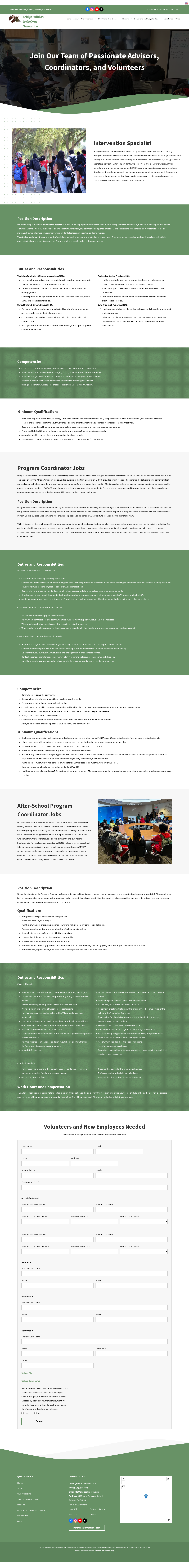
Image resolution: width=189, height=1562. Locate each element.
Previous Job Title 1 (104, 1204)
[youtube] (97, 9)
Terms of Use (99, 1551)
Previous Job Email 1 (80, 1216)
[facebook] (87, 9)
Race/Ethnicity (28, 1170)
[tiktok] (101, 9)
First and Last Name (30, 1268)
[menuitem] (68, 18)
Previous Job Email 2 (80, 1246)
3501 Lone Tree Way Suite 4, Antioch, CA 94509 (29, 10)
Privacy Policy (109, 1551)
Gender (99, 1170)
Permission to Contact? (130, 1216)
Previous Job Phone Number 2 (35, 1246)
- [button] (123, 1482)
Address (75, 1158)
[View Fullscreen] (123, 1487)
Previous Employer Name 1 (33, 1204)
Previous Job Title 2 (104, 1234)
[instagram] (92, 9)
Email (98, 1146)
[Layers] (168, 1479)
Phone (24, 1158)
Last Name (26, 1146)
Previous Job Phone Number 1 (35, 1216)
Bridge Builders (33, 17)
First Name (101, 1349)
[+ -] (146, 1499)
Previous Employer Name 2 (33, 1234)
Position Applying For (31, 1182)
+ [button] (123, 1479)
